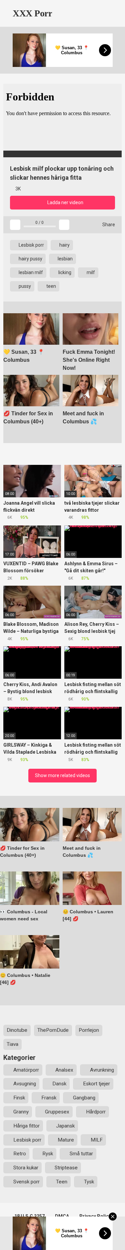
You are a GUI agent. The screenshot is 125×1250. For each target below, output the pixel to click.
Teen (61, 1182)
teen (50, 286)
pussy (24, 286)
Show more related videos (62, 775)
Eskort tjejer (96, 1084)
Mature (66, 1140)
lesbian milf (30, 272)
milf (90, 272)
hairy (64, 245)
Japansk (65, 1126)
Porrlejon (89, 1030)
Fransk (48, 1098)
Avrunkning (102, 1070)
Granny (21, 1112)
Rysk (47, 1154)
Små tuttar (81, 1154)
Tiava (12, 1044)
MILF (97, 1140)
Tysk (89, 1182)
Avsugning (24, 1084)
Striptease (66, 1168)
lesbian (65, 258)
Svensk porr (26, 1182)
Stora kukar (25, 1168)
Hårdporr (96, 1112)
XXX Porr (31, 13)
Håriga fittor (26, 1126)
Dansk (59, 1084)
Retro (19, 1154)
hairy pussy (30, 258)
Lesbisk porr (31, 245)
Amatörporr (26, 1070)
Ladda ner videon (64, 202)
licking (64, 272)
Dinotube (17, 1030)
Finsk (19, 1098)
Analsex (64, 1070)
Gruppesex (57, 1112)
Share (108, 224)
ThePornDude (53, 1030)
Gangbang (84, 1098)
